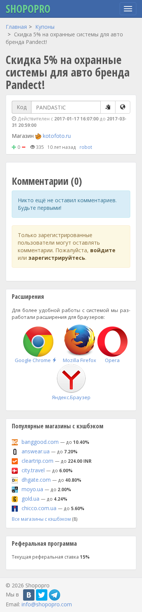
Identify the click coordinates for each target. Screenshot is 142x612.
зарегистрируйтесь (56, 257)
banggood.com (40, 441)
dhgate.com (36, 479)
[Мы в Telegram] (54, 595)
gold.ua (30, 498)
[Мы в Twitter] (41, 595)
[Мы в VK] (28, 595)
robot (86, 147)
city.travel (33, 470)
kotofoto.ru (57, 135)
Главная (16, 26)
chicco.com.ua (39, 508)
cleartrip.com (37, 460)
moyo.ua (32, 489)
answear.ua (36, 451)
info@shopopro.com (47, 604)
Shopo (28, 9)
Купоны (45, 26)
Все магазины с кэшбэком (41, 519)
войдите (102, 250)
